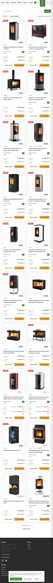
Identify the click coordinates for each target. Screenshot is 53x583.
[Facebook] (2, 560)
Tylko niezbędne (28, 579)
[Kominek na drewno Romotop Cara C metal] (14, 485)
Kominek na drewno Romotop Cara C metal (13, 502)
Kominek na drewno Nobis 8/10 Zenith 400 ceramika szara (38, 98)
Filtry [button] (5, 16)
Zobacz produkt (8, 65)
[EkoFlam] (3, 2)
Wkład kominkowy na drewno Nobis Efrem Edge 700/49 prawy (39, 301)
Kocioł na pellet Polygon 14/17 (12, 450)
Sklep (7, 2)
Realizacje (13, 2)
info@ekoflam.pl (5, 557)
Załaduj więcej (26, 528)
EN (38, 2)
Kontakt (31, 2)
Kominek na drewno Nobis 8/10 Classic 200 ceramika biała (12, 149)
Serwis (25, 2)
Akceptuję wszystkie (16, 579)
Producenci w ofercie (6, 571)
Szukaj (47, 11)
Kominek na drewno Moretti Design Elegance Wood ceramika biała (39, 398)
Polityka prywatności (6, 575)
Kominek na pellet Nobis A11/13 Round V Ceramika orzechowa (38, 200)
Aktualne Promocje (5, 573)
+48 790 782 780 (5, 554)
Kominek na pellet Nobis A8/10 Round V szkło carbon (12, 250)
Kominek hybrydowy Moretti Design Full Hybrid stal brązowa (39, 451)
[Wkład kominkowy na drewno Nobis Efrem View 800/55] (14, 335)
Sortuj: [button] (14, 16)
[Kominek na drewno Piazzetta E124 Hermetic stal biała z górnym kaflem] (39, 485)
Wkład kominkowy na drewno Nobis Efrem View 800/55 (13, 352)
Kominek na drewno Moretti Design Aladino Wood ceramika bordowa (13, 398)
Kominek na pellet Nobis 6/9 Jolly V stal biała (13, 48)
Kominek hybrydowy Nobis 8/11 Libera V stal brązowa (38, 149)
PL (35, 2)
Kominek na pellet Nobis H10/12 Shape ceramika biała (12, 301)
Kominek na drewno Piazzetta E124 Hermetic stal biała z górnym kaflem (39, 502)
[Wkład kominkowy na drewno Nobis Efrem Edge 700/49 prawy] (39, 284)
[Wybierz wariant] (23, 52)
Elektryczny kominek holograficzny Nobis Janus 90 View (39, 352)
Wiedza (20, 2)
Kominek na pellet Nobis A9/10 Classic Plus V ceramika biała (37, 250)
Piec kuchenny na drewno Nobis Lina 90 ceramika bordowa (38, 48)
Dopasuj (37, 579)
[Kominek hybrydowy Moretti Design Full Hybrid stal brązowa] (39, 434)
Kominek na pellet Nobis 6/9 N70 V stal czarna (13, 200)
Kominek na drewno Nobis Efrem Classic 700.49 (12, 98)
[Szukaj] (47, 2)
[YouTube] (6, 560)
